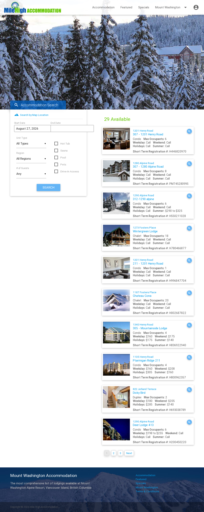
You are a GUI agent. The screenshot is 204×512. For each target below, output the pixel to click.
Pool (63, 157)
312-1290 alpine (143, 197)
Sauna (64, 150)
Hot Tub (65, 143)
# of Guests (22, 168)
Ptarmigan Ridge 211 (146, 358)
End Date (56, 122)
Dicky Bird (144, 391)
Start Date (19, 122)
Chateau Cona (144, 294)
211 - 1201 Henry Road (148, 261)
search (48, 187)
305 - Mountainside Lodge (150, 326)
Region (20, 152)
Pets (63, 164)
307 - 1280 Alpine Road (148, 165)
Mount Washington (171, 7)
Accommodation (103, 7)
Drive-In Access (69, 171)
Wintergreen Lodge (145, 229)
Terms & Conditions (147, 491)
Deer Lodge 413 (143, 423)
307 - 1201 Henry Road (148, 132)
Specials (143, 7)
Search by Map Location (31, 115)
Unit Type (21, 137)
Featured (126, 7)
